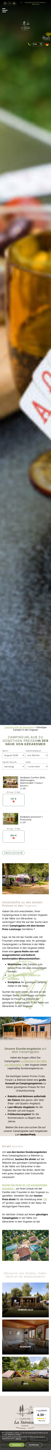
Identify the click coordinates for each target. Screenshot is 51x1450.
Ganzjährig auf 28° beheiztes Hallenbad (33, 3)
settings (18, 1439)
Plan (35, 44)
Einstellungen (34, 1445)
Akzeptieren (16, 1445)
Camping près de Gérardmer (19, 727)
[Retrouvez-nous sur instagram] (9, 3)
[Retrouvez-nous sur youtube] (14, 3)
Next (47, 3)
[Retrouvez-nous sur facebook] (5, 3)
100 (45, 1199)
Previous (19, 3)
